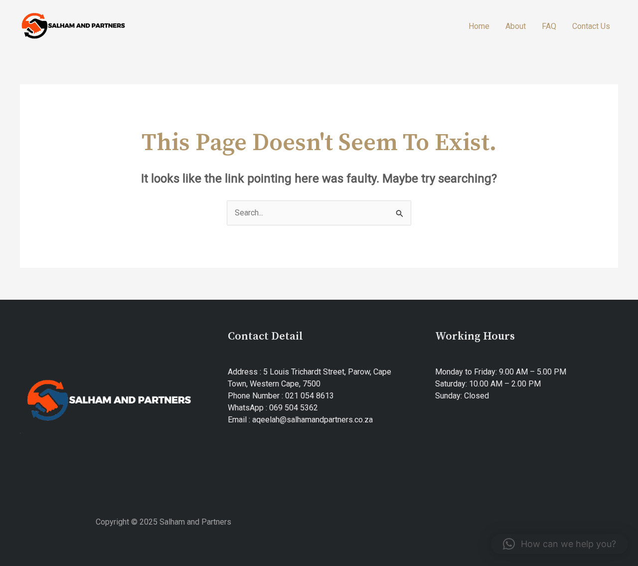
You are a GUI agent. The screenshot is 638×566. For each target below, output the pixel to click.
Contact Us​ (591, 26)
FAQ (549, 26)
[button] (559, 544)
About (515, 26)
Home (479, 26)
